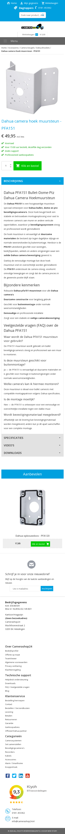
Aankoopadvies (12, 727)
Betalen (8, 715)
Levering (9, 712)
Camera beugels (27, 48)
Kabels (8, 755)
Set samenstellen (13, 744)
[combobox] (32, 15)
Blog (7, 690)
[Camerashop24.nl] (33, 26)
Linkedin (21, 775)
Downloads (13, 453)
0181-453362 (44, 7)
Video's (9, 445)
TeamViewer (11, 658)
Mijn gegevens (31, 3)
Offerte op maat (12, 654)
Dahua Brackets (43, 48)
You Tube (28, 775)
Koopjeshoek (11, 767)
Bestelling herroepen (14, 700)
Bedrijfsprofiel (11, 650)
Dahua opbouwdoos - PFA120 (32, 535)
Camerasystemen (13, 740)
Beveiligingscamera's (14, 748)
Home (14, 3)
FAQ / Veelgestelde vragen (17, 687)
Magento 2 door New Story (44, 831)
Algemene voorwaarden (16, 662)
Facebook (7, 775)
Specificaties (13, 438)
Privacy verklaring (13, 666)
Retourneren (11, 719)
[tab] (32, 181)
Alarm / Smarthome (14, 763)
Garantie (9, 723)
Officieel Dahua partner (16, 731)
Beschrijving (13, 181)
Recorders (10, 752)
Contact (8, 704)
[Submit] (43, 14)
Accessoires (13, 48)
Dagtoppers (26, 8)
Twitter (14, 775)
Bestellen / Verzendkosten (17, 708)
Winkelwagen (51, 3)
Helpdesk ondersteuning (16, 679)
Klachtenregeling (13, 669)
